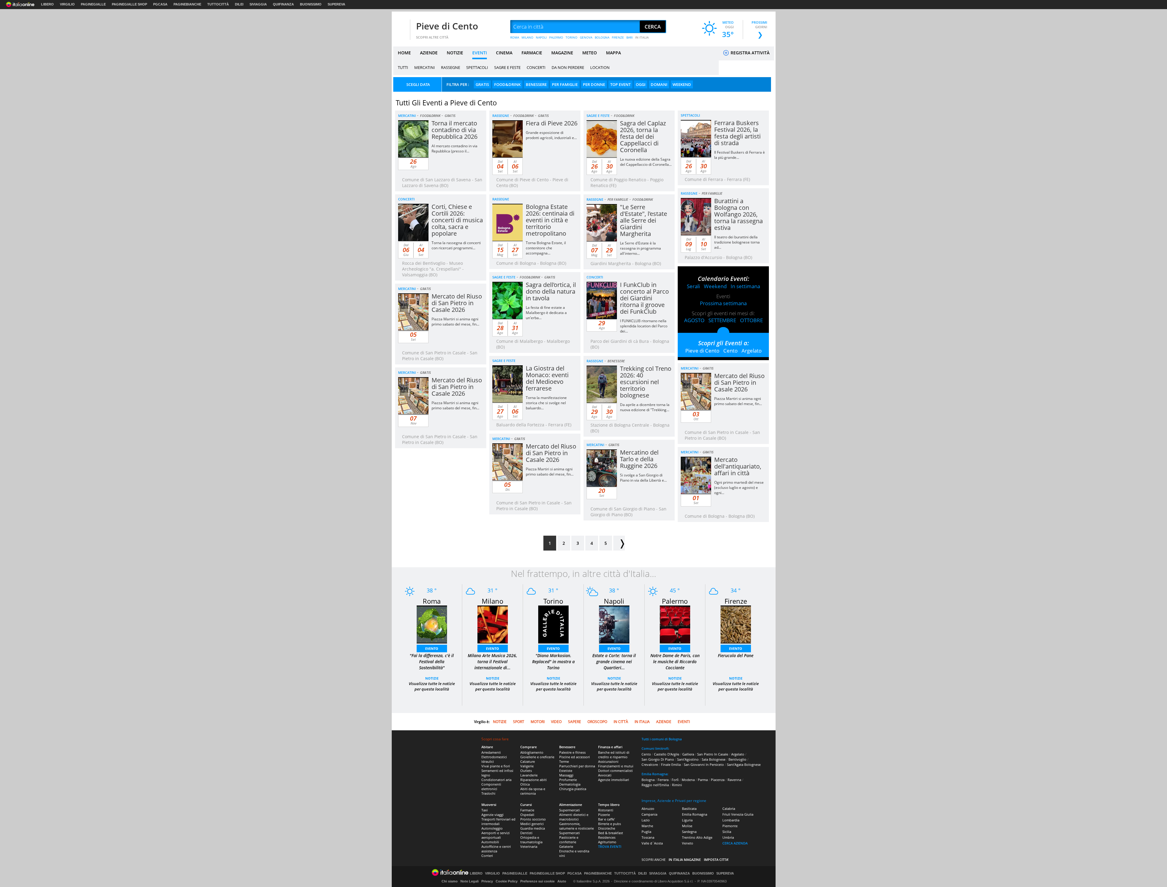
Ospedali (527, 814)
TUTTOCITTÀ (218, 4)
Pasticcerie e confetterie (568, 839)
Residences (606, 837)
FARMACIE (532, 53)
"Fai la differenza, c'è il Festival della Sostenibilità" (432, 661)
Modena (688, 779)
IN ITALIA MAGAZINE (685, 859)
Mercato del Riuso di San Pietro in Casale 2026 (457, 303)
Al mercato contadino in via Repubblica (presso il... (454, 148)
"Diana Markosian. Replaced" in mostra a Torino (553, 661)
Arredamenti (491, 752)
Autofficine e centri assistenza (496, 848)
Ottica (525, 784)
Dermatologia (569, 784)
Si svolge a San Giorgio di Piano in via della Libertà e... (643, 477)
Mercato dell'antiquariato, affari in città (737, 466)
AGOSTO (694, 320)
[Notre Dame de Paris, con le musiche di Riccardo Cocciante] (675, 623)
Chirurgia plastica (572, 788)
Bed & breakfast (610, 833)
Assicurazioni (608, 761)
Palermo (675, 601)
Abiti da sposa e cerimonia (532, 791)
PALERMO (556, 37)
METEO (589, 53)
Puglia (646, 831)
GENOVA (586, 37)
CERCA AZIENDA (735, 843)
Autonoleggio (492, 828)
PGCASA (160, 4)
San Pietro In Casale (712, 754)
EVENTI (479, 53)
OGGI (640, 84)
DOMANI (659, 84)
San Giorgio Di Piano (658, 759)
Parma (703, 779)
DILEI (239, 4)
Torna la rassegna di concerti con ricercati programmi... (456, 245)
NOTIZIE (455, 53)
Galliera (688, 754)
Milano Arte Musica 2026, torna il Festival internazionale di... (492, 661)
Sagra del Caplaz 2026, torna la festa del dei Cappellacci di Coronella (643, 136)
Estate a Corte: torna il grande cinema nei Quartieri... (614, 661)
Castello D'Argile (666, 754)
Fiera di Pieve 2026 (551, 123)
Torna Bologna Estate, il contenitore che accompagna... (546, 248)
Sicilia (726, 831)
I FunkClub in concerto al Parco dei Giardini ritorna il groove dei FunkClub (644, 298)
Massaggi (566, 775)
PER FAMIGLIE (565, 84)
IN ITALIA (642, 37)
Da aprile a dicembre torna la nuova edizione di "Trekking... (645, 407)
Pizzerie (604, 814)
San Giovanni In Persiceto (704, 764)
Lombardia (730, 820)
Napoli (614, 601)
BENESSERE (536, 84)
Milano (492, 601)
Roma (432, 601)
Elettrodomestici (494, 757)
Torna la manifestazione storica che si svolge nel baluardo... (546, 403)
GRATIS (482, 84)
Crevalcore (650, 764)
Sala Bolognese (713, 759)
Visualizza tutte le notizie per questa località (432, 686)
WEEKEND (682, 84)
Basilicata (689, 808)
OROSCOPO (597, 721)
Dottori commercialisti (615, 770)
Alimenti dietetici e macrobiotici (573, 816)
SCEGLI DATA (418, 84)
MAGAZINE (562, 53)
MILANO (527, 37)
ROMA (514, 37)
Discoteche (606, 828)
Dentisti (526, 833)
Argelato (752, 350)
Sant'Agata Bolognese (744, 764)
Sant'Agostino (688, 759)
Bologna (648, 779)
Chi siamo (450, 881)
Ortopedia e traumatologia (531, 839)
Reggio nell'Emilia (655, 785)
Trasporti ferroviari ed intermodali (498, 821)
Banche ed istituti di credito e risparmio (613, 754)
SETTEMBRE (722, 320)
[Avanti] (619, 543)
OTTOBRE (751, 320)
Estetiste (565, 770)
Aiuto (561, 881)
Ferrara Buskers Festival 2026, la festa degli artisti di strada (737, 133)
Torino (553, 601)
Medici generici (532, 823)
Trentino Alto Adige (697, 837)
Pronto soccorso (533, 819)
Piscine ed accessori (574, 757)
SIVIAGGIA (258, 4)
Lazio (646, 820)
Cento (730, 350)
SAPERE (574, 721)
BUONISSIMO (311, 4)
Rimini (677, 785)
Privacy (487, 881)
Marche (647, 826)
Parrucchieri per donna (577, 766)
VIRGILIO (67, 4)
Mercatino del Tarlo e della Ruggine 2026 (639, 459)
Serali (693, 286)
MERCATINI (424, 67)
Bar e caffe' (606, 819)
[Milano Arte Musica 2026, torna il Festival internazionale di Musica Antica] (492, 623)
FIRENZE (618, 37)
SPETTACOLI (477, 67)
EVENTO (431, 648)
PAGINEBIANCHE (187, 4)
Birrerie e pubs (609, 823)
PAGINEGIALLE (93, 4)
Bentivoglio (737, 759)
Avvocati (604, 775)
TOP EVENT (620, 84)
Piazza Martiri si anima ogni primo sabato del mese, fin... (455, 321)
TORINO (571, 37)
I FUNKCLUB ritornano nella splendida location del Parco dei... (643, 326)
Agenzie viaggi (492, 814)
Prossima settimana (723, 303)
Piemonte (730, 826)
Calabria (728, 808)
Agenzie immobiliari (613, 779)
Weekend (715, 286)
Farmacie (527, 810)
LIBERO (47, 4)
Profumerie (568, 779)
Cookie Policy (507, 881)
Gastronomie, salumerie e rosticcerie (576, 826)
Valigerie (527, 766)
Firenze (736, 601)
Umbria (728, 837)
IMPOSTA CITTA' (716, 859)
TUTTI (403, 67)
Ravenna (734, 779)
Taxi (484, 810)
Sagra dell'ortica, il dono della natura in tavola (551, 291)
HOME (404, 53)
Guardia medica (532, 828)
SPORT (518, 721)
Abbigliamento (531, 752)
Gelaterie (566, 846)
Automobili (490, 842)
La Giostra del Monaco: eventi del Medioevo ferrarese (547, 378)
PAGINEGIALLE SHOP (129, 4)
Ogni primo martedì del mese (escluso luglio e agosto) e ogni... (739, 487)
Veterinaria (528, 846)
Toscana (648, 837)
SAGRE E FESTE (507, 67)
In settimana (745, 286)
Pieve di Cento (447, 26)
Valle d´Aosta (652, 843)
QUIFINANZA (283, 4)
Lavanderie (529, 775)
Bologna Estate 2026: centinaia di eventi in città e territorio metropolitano (550, 220)
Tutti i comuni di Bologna (662, 739)
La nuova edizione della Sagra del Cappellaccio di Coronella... (646, 162)
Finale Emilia (671, 764)
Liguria (687, 820)
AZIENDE (429, 53)
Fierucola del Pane (735, 655)
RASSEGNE (450, 67)
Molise (687, 826)
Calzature (527, 761)
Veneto (687, 843)
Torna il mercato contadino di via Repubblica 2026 (454, 130)
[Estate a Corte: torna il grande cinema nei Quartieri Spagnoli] (614, 623)
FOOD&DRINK (507, 84)
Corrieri (487, 855)
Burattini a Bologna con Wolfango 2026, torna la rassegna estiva (738, 214)
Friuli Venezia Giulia (737, 814)
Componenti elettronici (491, 786)
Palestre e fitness (572, 752)
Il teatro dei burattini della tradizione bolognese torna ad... (737, 242)
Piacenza (718, 779)
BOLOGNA (602, 37)
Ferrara (663, 779)
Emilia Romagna (694, 814)
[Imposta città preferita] (401, 27)
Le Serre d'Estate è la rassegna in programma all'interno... (640, 248)
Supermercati (569, 810)
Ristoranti (605, 810)
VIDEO (556, 721)
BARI (629, 37)
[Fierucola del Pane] (736, 623)
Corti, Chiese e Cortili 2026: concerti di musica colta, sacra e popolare (457, 220)
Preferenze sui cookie (537, 881)
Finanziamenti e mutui (615, 766)
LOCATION (600, 67)
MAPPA (613, 53)
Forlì (675, 779)
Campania (649, 814)
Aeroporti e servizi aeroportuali (495, 835)
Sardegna (689, 831)
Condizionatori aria (496, 779)
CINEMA (504, 53)
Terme (564, 761)
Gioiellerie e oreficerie (537, 757)
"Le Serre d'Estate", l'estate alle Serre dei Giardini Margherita (643, 220)
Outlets (526, 770)
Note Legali (469, 881)
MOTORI (538, 721)
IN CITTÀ (621, 721)
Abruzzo (648, 808)
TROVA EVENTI (609, 846)
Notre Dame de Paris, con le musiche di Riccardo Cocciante (675, 661)
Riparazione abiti (533, 779)
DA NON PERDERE (568, 67)
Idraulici (487, 761)
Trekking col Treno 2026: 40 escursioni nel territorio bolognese (645, 381)
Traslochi (488, 793)
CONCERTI (536, 67)
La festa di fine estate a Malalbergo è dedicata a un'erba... (546, 312)
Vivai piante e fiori (495, 766)
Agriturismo (607, 842)
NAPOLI (541, 37)
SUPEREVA (336, 4)
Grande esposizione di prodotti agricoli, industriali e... (551, 135)
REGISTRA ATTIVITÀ (749, 53)
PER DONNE (594, 84)
